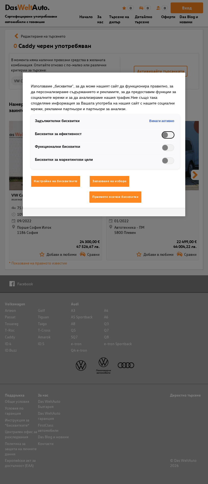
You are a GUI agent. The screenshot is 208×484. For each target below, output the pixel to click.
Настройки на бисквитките (55, 181)
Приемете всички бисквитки (115, 196)
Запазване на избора (109, 181)
